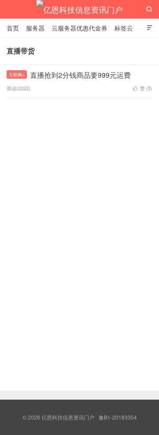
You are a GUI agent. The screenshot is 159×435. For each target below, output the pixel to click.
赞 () (142, 88)
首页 (13, 27)
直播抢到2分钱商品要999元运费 (80, 75)
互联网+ (17, 75)
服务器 (35, 27)
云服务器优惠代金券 (79, 27)
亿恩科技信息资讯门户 (79, 9)
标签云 (123, 27)
